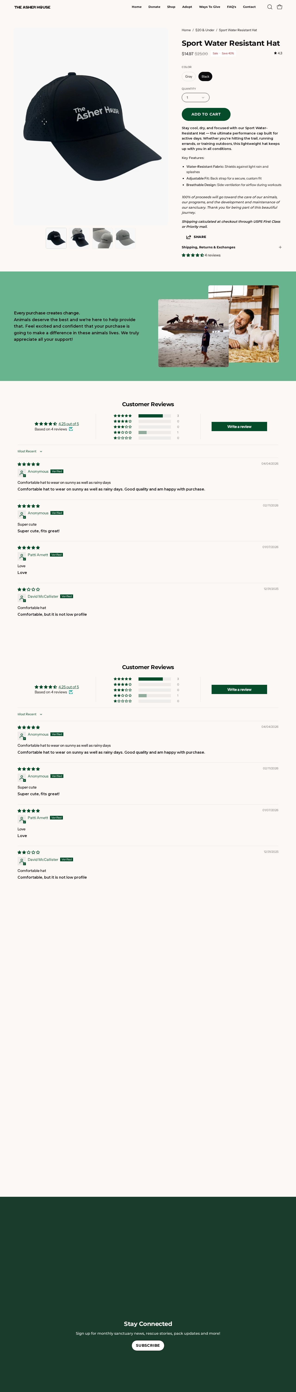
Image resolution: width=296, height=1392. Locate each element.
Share (200, 237)
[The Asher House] (32, 7)
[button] (187, 7)
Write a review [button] (239, 426)
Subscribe (148, 1345)
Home (186, 30)
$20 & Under (204, 30)
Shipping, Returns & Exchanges (208, 247)
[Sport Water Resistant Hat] (56, 238)
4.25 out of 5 (69, 423)
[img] (278, 53)
